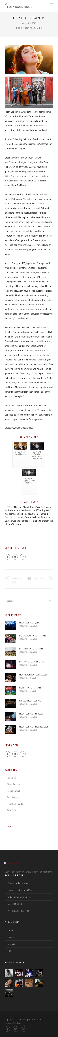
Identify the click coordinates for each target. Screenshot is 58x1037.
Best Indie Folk (15, 903)
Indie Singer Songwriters (20, 896)
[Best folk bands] (29, 973)
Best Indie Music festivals (31, 648)
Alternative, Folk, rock (18, 910)
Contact (12, 937)
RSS (10, 950)
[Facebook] (7, 557)
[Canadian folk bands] (9, 983)
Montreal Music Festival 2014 (33, 674)
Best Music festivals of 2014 (32, 661)
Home (19, 28)
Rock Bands (12, 797)
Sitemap (12, 943)
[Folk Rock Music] (18, 6)
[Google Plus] (23, 557)
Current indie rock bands (19, 883)
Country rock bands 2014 (19, 890)
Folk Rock (11, 810)
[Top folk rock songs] (9, 993)
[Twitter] (15, 557)
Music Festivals (14, 784)
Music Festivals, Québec (30, 622)
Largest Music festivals (30, 700)
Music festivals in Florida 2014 (33, 727)
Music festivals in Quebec (31, 713)
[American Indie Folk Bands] (9, 973)
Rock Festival (13, 790)
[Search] (50, 601)
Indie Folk (11, 777)
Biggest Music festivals (30, 687)
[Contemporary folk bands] (29, 983)
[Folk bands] (19, 973)
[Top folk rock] (39, 983)
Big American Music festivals (32, 635)
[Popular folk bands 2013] (19, 983)
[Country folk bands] (39, 973)
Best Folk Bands (33, 28)
